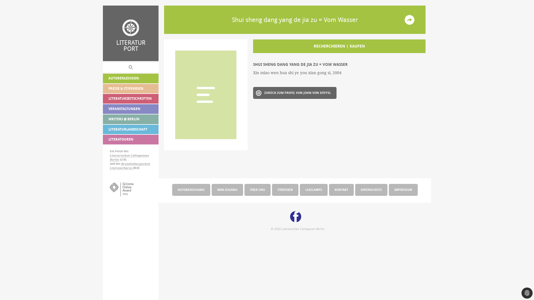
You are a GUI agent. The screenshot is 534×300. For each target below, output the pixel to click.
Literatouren (120, 139)
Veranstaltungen (124, 108)
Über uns (257, 190)
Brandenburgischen (135, 163)
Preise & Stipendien (125, 88)
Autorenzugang (191, 190)
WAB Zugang (227, 190)
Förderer (285, 190)
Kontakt (341, 190)
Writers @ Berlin (123, 119)
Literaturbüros (121, 167)
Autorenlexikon (123, 78)
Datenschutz (371, 190)
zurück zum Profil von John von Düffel (297, 93)
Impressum (403, 190)
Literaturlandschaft (127, 129)
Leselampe (313, 190)
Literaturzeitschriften (130, 98)
